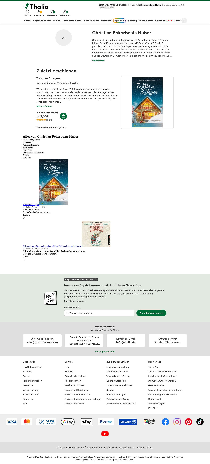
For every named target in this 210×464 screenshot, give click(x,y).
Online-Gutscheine (116, 380)
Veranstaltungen (156, 403)
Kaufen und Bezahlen (117, 371)
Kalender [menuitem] (160, 20)
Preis (25, 150)
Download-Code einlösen (119, 385)
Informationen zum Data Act (120, 403)
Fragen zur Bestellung (117, 367)
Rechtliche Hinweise (74, 300)
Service (69, 361)
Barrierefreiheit (31, 394)
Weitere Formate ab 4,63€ (50, 127)
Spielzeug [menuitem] (132, 20)
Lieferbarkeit (28, 153)
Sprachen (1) (28, 147)
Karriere (27, 371)
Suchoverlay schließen (151, 5)
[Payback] (127, 422)
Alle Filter (27, 158)
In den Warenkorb (63, 116)
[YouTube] (105, 434)
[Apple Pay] (86, 422)
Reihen (26, 155)
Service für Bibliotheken (77, 389)
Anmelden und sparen (151, 313)
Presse (26, 376)
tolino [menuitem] (96, 20)
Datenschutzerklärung (117, 399)
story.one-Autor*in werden (162, 380)
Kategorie (27, 145)
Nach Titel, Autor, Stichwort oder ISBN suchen (120, 5)
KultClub (152, 408)
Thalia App (153, 367)
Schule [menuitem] (56, 20)
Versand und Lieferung (118, 376)
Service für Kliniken (75, 403)
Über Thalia (29, 361)
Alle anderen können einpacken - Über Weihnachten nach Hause (52, 246)
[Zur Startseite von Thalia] (37, 6)
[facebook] (165, 422)
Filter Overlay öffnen (31, 140)
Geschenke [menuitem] (180, 20)
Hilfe (67, 367)
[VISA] (11, 422)
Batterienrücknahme (75, 376)
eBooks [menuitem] (88, 20)
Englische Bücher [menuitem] (42, 20)
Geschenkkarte (156, 385)
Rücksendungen (73, 380)
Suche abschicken (106, 7)
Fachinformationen (32, 380)
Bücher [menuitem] (27, 20)
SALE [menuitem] (169, 20)
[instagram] (177, 422)
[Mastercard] (26, 422)
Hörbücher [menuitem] (106, 20)
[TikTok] (200, 422)
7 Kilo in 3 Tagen (147, 102)
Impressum (28, 399)
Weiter (184, 20)
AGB (25, 403)
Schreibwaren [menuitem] (146, 20)
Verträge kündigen (115, 394)
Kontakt (69, 371)
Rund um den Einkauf (117, 361)
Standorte (28, 385)
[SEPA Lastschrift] (46, 422)
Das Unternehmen (32, 367)
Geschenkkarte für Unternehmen (165, 389)
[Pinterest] (188, 422)
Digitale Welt (155, 399)
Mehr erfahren (44, 106)
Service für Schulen (74, 385)
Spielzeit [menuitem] (119, 20)
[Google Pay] (68, 422)
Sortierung (27, 142)
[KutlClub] (149, 422)
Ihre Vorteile (154, 361)
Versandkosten (126, 459)
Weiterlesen (98, 60)
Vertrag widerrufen (105, 351)
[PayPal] (106, 422)
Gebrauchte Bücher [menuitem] (72, 20)
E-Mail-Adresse (72, 307)
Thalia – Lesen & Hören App (162, 371)
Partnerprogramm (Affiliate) (162, 394)
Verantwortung (30, 389)
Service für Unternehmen (78, 394)
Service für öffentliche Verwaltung (82, 399)
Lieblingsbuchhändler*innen (162, 376)
